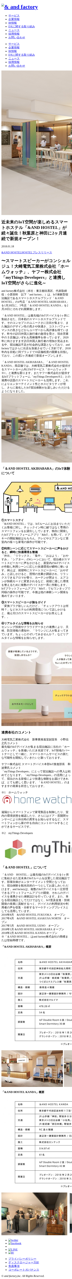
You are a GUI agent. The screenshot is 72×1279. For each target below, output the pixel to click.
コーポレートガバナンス (23, 1269)
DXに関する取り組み (21, 26)
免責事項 (14, 1266)
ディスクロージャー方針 (23, 1262)
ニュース (14, 30)
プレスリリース (42, 252)
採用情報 (14, 33)
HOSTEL (27, 252)
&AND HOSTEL (11, 252)
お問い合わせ (16, 37)
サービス (14, 15)
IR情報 (12, 22)
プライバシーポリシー (22, 1258)
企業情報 (14, 19)
